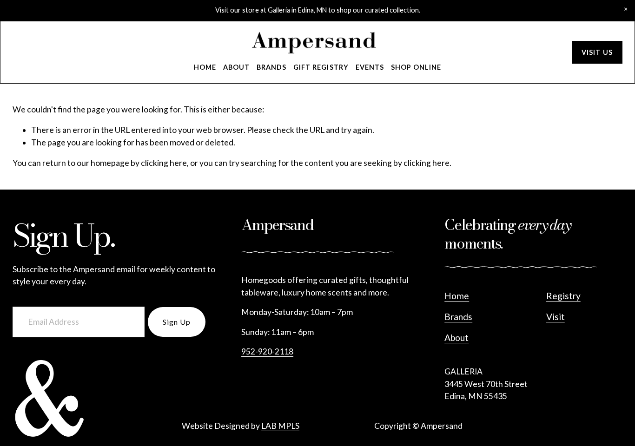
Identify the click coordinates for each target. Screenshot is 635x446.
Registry (563, 295)
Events (370, 67)
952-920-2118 (267, 351)
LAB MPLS (280, 426)
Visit (555, 316)
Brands (271, 67)
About (236, 67)
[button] (625, 9)
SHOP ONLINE (416, 67)
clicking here (164, 163)
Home (205, 67)
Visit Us (597, 52)
